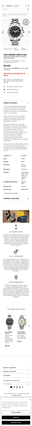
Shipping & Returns (11, 198)
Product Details (10, 103)
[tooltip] (11, 155)
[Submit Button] (29, 384)
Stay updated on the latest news (12, 380)
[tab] (16, 102)
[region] (16, 411)
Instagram (17, 387)
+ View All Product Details (11, 193)
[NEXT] (29, 32)
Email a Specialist (13, 89)
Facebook (14, 387)
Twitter (22, 387)
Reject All (16, 417)
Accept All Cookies (16, 422)
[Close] (30, 400)
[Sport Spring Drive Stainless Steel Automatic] (22, 328)
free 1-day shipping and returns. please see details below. (13, 81)
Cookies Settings (16, 412)
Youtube (11, 387)
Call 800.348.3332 (12, 92)
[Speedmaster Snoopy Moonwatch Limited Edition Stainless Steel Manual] (10, 330)
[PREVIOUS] (3, 32)
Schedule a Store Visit (15, 86)
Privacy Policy (17, 395)
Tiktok (20, 387)
